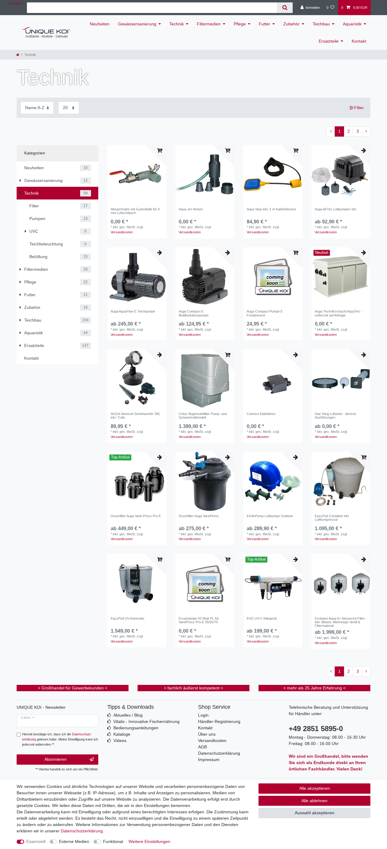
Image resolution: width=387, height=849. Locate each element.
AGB (202, 746)
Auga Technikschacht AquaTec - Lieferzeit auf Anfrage (338, 313)
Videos (119, 740)
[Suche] (284, 7)
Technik (176, 23)
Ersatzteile (329, 41)
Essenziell (35, 841)
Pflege (240, 23)
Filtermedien (209, 23)
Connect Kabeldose (261, 414)
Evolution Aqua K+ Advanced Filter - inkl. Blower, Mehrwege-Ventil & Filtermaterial (341, 622)
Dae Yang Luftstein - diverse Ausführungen (335, 415)
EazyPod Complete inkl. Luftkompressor (332, 517)
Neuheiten (99, 23)
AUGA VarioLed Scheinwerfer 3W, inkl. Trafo (135, 415)
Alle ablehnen (314, 800)
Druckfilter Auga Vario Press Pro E (136, 516)
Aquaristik (352, 23)
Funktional (113, 841)
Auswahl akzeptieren (314, 812)
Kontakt (359, 41)
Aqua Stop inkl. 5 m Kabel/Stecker (271, 209)
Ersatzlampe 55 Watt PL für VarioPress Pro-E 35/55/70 (199, 620)
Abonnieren (55, 759)
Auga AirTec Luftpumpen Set (335, 209)
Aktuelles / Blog (128, 715)
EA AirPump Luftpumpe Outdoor (270, 516)
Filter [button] (359, 107)
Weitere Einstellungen (149, 841)
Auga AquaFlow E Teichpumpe (133, 311)
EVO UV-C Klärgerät (262, 618)
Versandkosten (122, 232)
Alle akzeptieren (314, 788)
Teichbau (321, 23)
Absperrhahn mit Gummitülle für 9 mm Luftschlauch (135, 211)
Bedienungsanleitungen (135, 727)
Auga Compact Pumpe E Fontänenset (265, 313)
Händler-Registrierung (219, 721)
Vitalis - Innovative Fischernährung (146, 721)
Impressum (209, 759)
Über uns (207, 734)
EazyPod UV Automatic (128, 618)
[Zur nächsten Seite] (366, 131)
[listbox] (204, 174)
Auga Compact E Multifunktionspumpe (194, 313)
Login (203, 715)
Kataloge (121, 734)
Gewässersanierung (137, 23)
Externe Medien (74, 841)
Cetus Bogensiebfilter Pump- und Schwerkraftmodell (203, 415)
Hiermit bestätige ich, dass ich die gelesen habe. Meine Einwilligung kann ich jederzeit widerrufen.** (60, 739)
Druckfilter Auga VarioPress (199, 516)
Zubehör (291, 23)
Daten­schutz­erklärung (82, 830)
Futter (264, 23)
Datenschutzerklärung (219, 753)
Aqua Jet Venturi (191, 209)
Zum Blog (15, 3)
